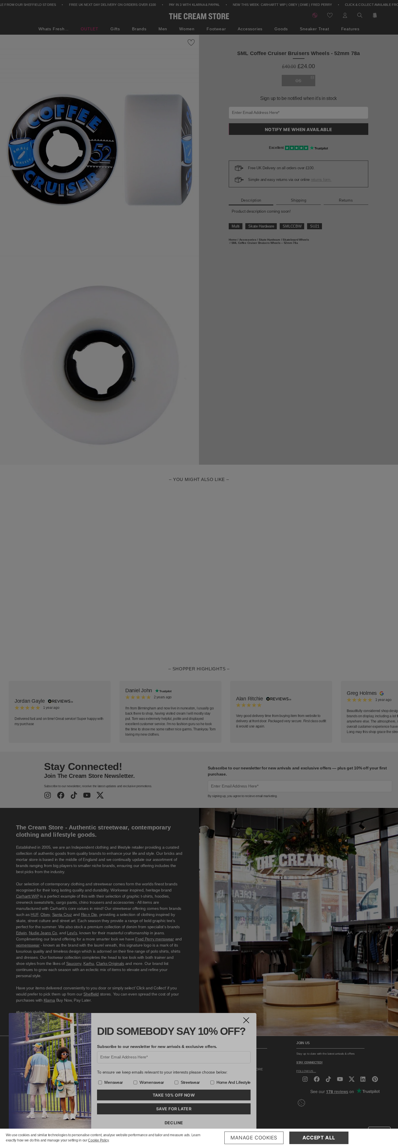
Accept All (318, 1138)
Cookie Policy (98, 1140)
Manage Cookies (253, 1138)
